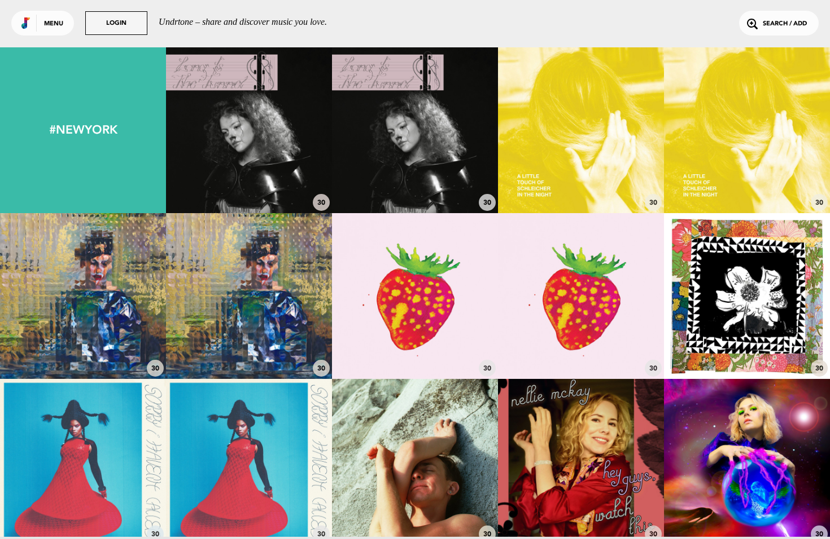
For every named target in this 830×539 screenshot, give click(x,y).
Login (116, 23)
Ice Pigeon (415, 182)
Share (284, 130)
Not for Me (581, 348)
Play (248, 130)
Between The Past (747, 348)
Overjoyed (581, 182)
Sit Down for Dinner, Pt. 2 (415, 348)
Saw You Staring (747, 514)
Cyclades (415, 514)
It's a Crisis (249, 514)
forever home (581, 514)
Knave (83, 348)
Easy (249, 348)
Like (214, 130)
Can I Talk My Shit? (83, 514)
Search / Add (785, 24)
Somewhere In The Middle (249, 182)
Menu (53, 24)
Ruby (747, 182)
